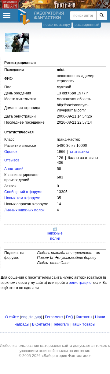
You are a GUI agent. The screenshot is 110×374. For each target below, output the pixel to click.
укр (38, 317)
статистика (79, 152)
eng (24, 317)
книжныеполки (55, 236)
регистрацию (80, 282)
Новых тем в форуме (22, 198)
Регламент (54, 317)
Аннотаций (14, 169)
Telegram (61, 324)
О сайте (12, 317)
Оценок (10, 152)
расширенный (87, 25)
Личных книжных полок (24, 210)
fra (31, 317)
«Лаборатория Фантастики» (66, 356)
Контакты (84, 317)
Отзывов (11, 160)
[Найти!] (101, 15)
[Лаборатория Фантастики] (24, 17)
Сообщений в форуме (23, 192)
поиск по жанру (56, 25)
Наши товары (83, 324)
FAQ (69, 317)
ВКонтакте (41, 324)
